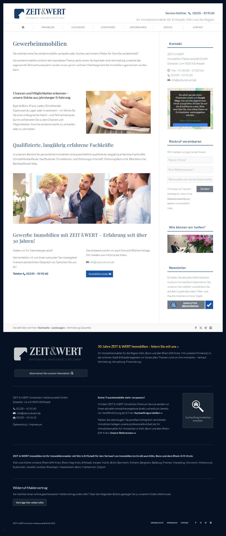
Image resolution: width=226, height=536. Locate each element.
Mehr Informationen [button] (190, 120)
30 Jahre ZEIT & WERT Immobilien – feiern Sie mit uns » (138, 346)
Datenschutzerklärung (178, 198)
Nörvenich (192, 462)
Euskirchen (19, 467)
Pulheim (134, 462)
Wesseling (179, 462)
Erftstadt (87, 462)
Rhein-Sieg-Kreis (71, 462)
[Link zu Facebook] (195, 327)
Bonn (78, 467)
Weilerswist (205, 462)
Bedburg (157, 462)
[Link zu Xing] (205, 327)
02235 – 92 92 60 (182, 75)
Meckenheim (66, 467)
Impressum (35, 424)
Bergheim (145, 462)
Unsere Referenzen (121, 432)
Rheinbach (52, 467)
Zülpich (101, 467)
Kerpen (97, 462)
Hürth (105, 462)
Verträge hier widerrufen (30, 502)
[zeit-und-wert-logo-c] (40, 13)
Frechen (167, 462)
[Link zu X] (200, 327)
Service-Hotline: (189, 13)
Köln (15, 462)
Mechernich (89, 467)
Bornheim (123, 462)
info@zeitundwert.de (101, 262)
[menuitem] (189, 13)
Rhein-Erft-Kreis (51, 462)
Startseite (44, 327)
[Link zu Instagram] (210, 327)
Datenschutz (20, 424)
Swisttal (40, 467)
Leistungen (58, 327)
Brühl (113, 462)
